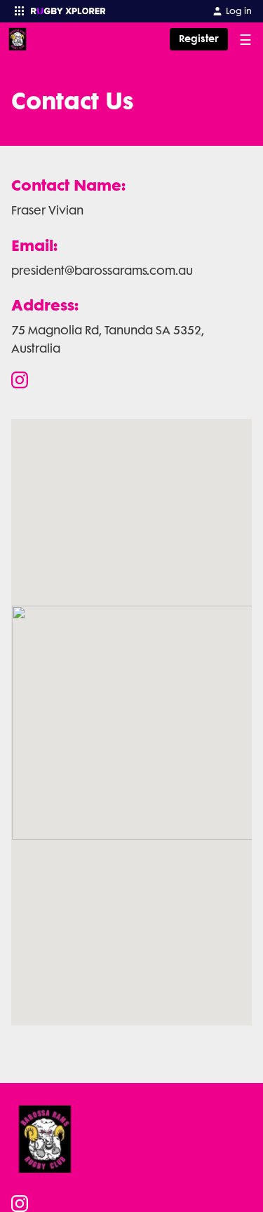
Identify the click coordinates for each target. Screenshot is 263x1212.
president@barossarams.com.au (102, 271)
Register (199, 39)
